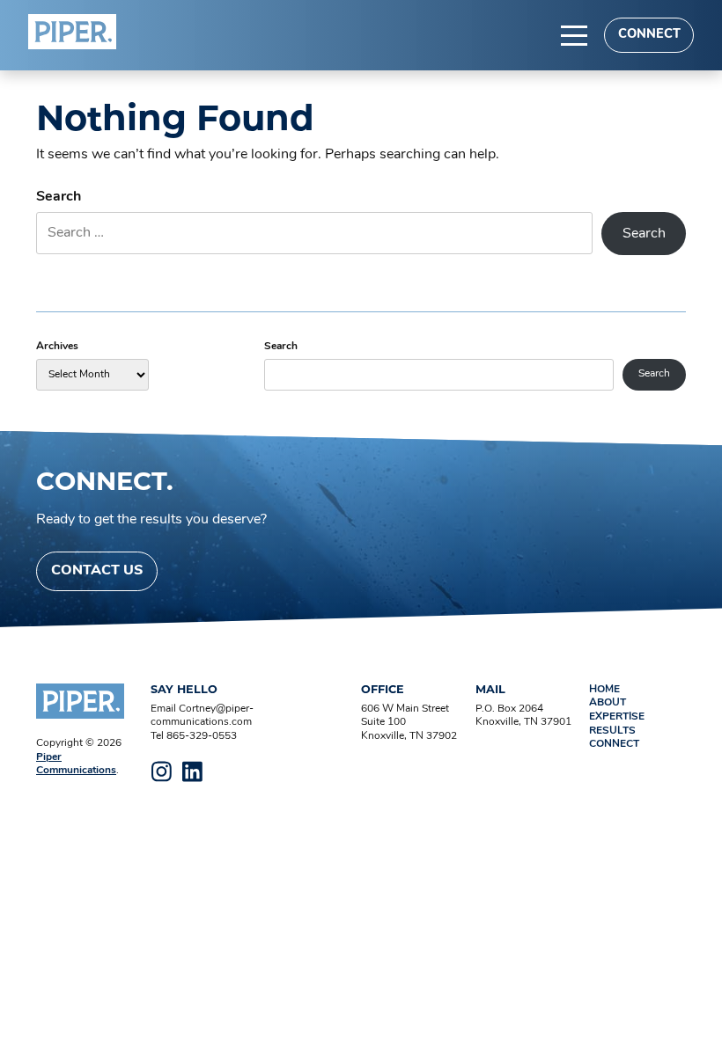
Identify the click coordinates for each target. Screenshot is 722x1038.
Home (604, 689)
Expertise (617, 717)
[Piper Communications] (72, 31)
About (607, 703)
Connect (649, 34)
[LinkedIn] (192, 771)
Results (612, 731)
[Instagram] (162, 771)
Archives (57, 346)
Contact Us (97, 571)
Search (58, 197)
